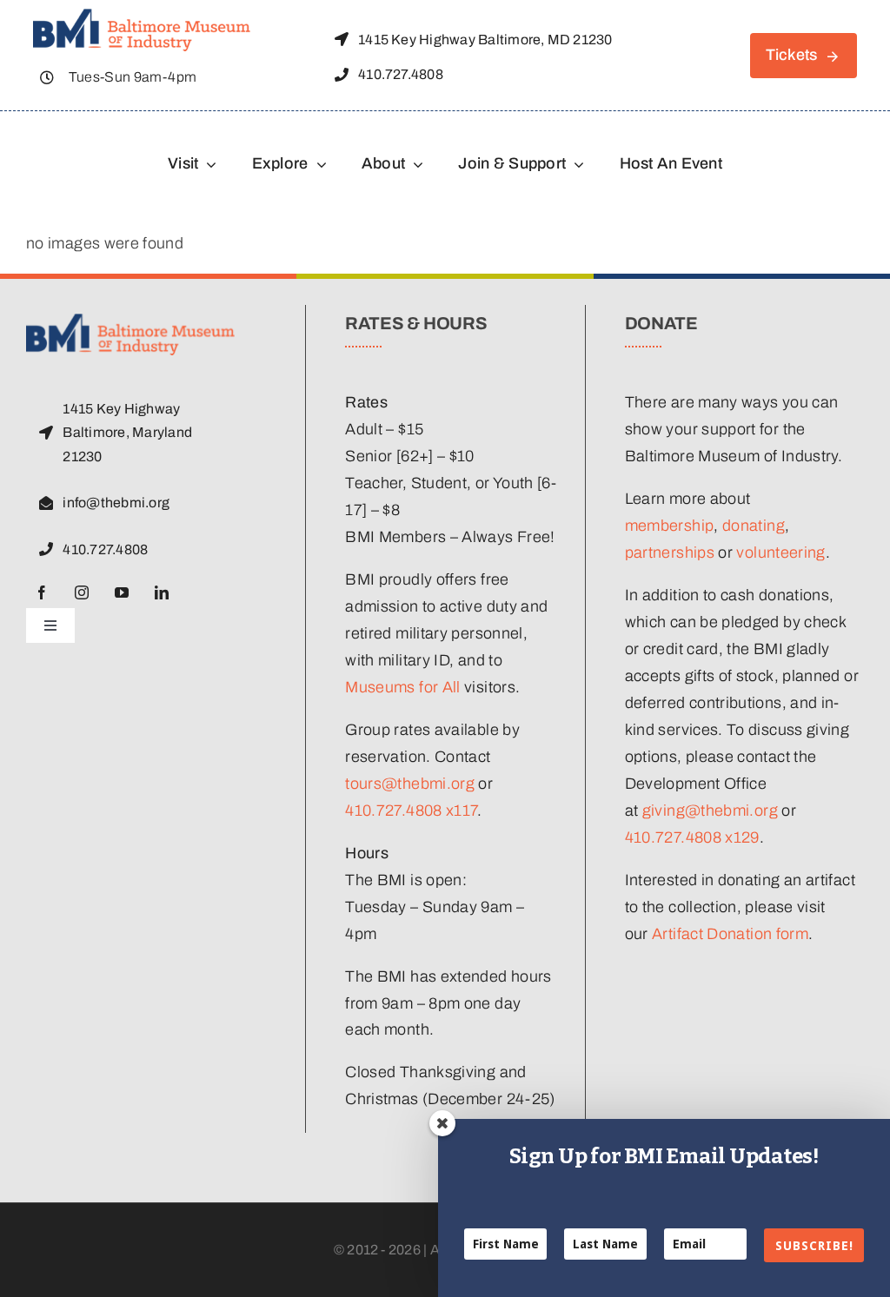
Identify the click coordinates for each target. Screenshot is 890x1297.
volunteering (780, 552)
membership (669, 525)
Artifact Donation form (730, 934)
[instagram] (81, 592)
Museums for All (402, 687)
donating (753, 525)
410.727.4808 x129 (692, 837)
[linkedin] (161, 592)
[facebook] (41, 592)
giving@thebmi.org (710, 810)
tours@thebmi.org (410, 783)
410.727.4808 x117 (411, 810)
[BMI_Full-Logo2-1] (141, 16)
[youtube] (121, 592)
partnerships (669, 552)
